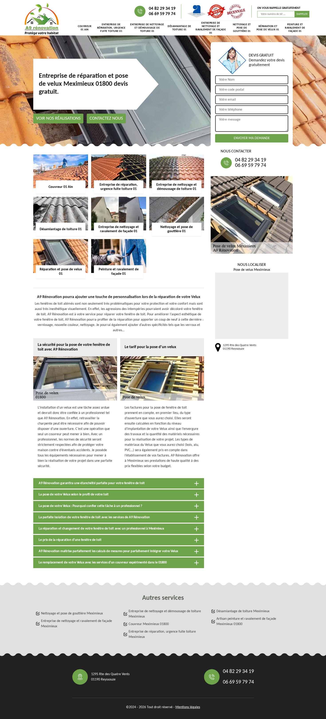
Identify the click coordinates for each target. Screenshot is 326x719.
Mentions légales (187, 707)
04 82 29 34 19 (162, 8)
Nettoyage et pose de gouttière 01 (242, 28)
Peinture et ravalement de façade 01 (295, 28)
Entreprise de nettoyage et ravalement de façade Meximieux (76, 623)
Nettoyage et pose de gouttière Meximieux (72, 613)
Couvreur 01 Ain (84, 28)
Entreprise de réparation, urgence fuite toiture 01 (111, 28)
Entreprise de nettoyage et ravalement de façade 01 (211, 28)
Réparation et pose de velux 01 (268, 28)
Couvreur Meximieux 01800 (149, 624)
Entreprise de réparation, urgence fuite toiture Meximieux (162, 634)
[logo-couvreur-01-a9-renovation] (42, 18)
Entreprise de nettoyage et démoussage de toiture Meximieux (165, 614)
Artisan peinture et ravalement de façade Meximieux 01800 (246, 621)
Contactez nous (106, 118)
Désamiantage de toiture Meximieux (242, 611)
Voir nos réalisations (58, 118)
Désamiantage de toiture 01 (179, 28)
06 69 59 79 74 (162, 14)
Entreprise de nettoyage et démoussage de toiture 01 (147, 28)
